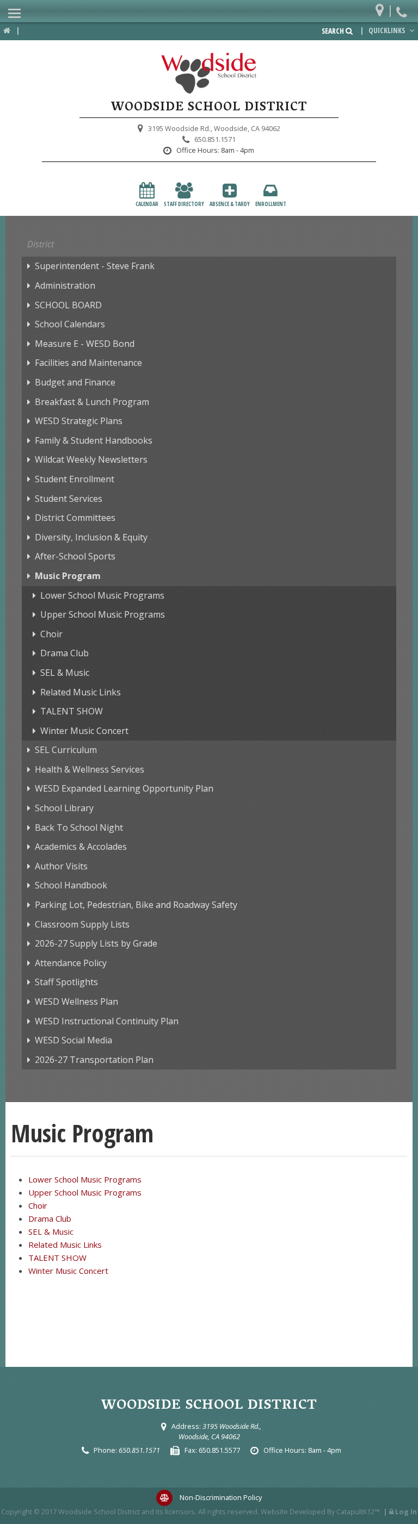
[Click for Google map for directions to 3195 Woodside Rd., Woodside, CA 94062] (382, 8)
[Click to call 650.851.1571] (403, 8)
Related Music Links (80, 692)
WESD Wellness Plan (76, 1001)
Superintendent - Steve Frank (95, 266)
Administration (65, 285)
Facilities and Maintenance (88, 363)
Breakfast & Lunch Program (92, 402)
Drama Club (64, 653)
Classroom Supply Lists (82, 924)
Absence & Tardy (230, 204)
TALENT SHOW (71, 711)
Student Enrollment (74, 479)
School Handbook (71, 885)
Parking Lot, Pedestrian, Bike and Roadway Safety (136, 905)
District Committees (75, 518)
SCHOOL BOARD (68, 305)
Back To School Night (79, 827)
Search (334, 31)
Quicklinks (387, 30)
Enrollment (270, 204)
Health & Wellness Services (89, 769)
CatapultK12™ (358, 1511)
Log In (406, 1511)
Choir (51, 634)
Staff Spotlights (66, 982)
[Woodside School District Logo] (209, 73)
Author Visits (61, 866)
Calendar (147, 204)
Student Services (68, 499)
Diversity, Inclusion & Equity (91, 537)
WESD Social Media (73, 1040)
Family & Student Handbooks (93, 440)
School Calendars (70, 324)
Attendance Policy (71, 963)
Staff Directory (184, 204)
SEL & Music (64, 673)
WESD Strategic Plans (78, 421)
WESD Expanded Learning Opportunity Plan (124, 788)
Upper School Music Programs (102, 614)
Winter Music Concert (84, 731)
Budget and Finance (75, 382)
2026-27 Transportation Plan (94, 1060)
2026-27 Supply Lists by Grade (96, 943)
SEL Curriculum (66, 750)
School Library (64, 808)
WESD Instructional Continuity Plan (107, 1021)
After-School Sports (75, 556)
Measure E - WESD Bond (84, 344)
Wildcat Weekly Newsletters (91, 459)
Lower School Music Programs (102, 595)
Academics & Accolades (81, 847)
